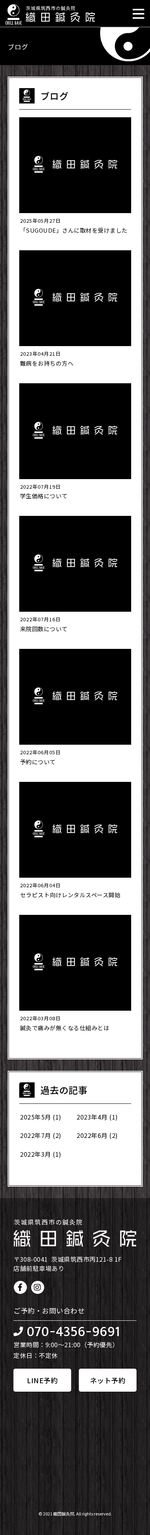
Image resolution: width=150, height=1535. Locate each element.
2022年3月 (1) (41, 1154)
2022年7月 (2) (41, 1135)
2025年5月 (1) (41, 1116)
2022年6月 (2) (97, 1135)
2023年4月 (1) (97, 1116)
